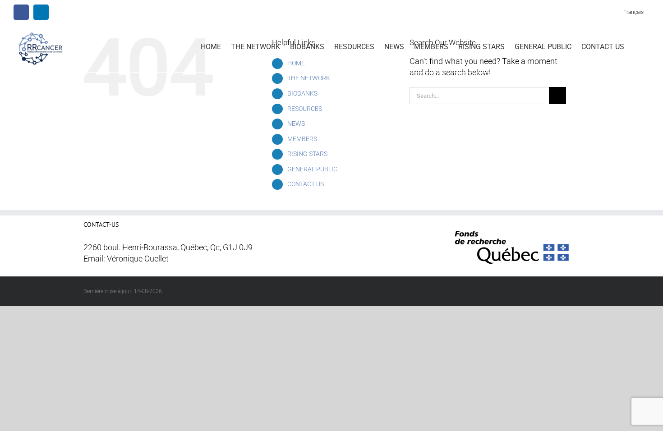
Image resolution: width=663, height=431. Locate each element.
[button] (637, 46)
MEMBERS (302, 138)
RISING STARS (307, 153)
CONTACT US (305, 184)
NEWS (296, 123)
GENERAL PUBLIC (312, 169)
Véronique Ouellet (138, 258)
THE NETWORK (308, 78)
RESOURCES (304, 108)
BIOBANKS (302, 93)
